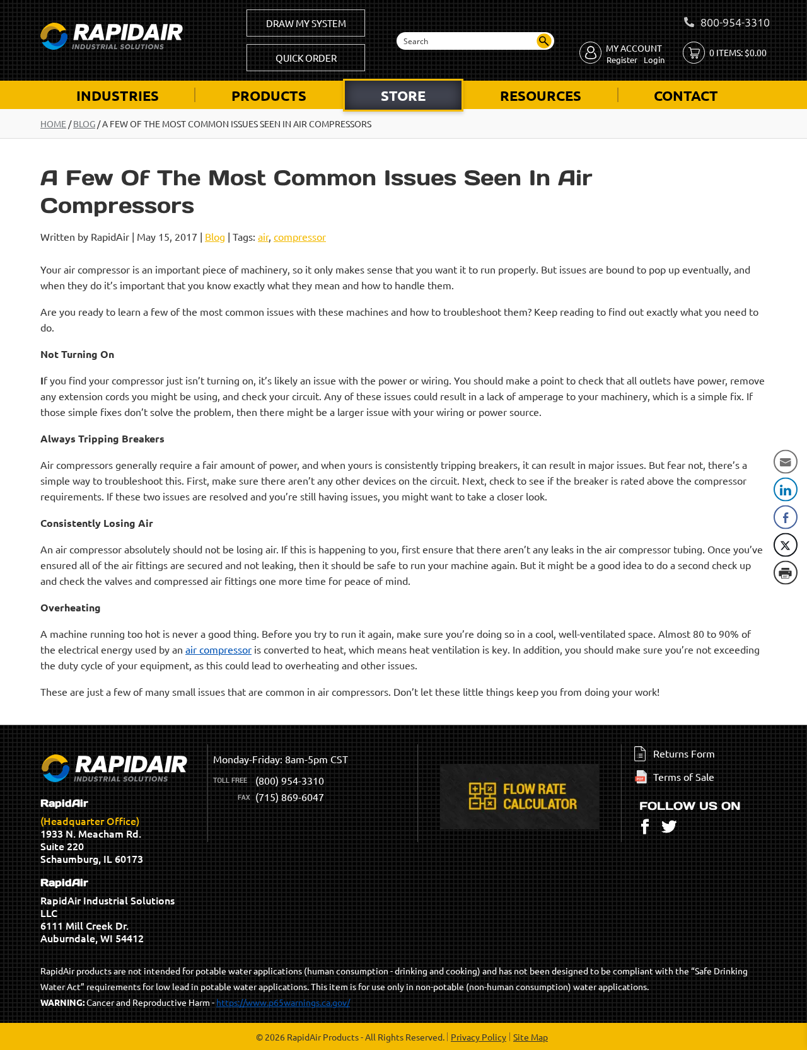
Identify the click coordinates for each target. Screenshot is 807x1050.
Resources (540, 95)
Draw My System (306, 23)
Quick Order (306, 58)
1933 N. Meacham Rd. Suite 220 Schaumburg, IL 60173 (91, 831)
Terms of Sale (683, 776)
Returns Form (684, 753)
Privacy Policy (478, 1036)
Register (622, 59)
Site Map (530, 1036)
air (263, 236)
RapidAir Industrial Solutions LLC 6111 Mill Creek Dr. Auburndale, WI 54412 (107, 910)
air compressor (218, 649)
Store (403, 95)
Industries (117, 95)
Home (53, 123)
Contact (686, 95)
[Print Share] (786, 573)
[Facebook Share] (786, 517)
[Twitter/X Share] (786, 545)
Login (654, 59)
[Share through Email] (786, 462)
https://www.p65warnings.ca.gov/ (283, 1002)
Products (268, 95)
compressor (300, 236)
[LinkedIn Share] (786, 490)
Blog (84, 123)
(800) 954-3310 (289, 780)
